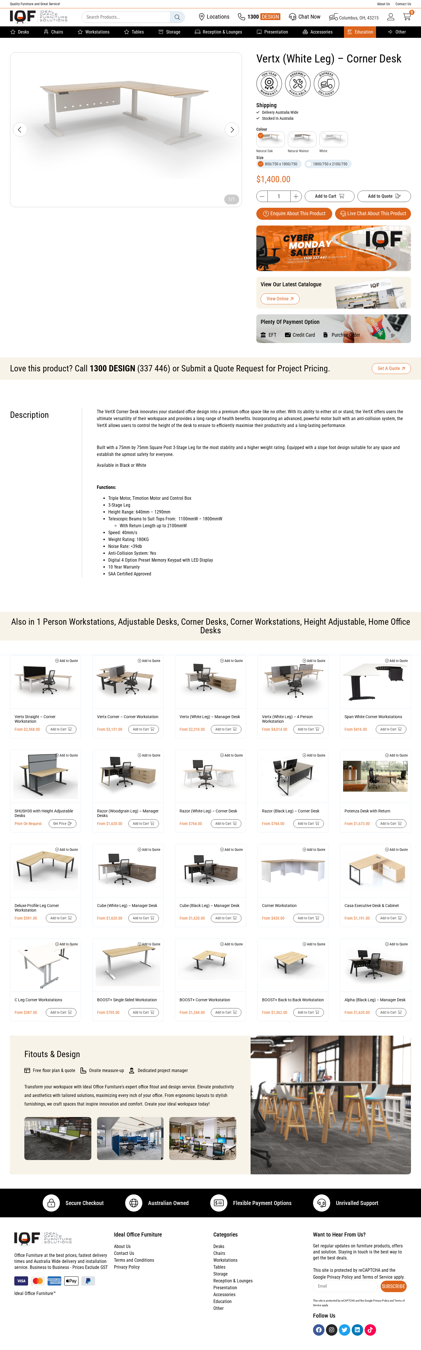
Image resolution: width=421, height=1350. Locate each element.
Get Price (59, 824)
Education (364, 32)
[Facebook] (318, 1330)
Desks (23, 32)
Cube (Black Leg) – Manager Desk (209, 905)
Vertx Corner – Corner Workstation (127, 716)
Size (259, 158)
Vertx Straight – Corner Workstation (35, 719)
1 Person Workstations (75, 622)
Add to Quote (380, 196)
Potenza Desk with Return (367, 811)
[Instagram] (331, 1330)
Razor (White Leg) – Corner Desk (208, 811)
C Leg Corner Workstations (38, 1000)
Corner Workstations (265, 622)
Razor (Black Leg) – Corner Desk (290, 811)
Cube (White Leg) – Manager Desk (127, 905)
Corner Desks (204, 622)
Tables (138, 32)
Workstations (97, 32)
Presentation (276, 32)
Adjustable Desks (147, 622)
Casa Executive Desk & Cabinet (372, 905)
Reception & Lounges (222, 32)
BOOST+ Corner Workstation (205, 1000)
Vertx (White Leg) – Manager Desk (210, 716)
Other (401, 32)
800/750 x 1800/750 (281, 164)
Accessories (321, 32)
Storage (173, 32)
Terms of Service (377, 1277)
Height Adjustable (334, 622)
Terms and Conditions (134, 1260)
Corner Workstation (279, 905)
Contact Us (403, 4)
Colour (261, 129)
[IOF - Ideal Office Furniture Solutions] (38, 17)
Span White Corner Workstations (373, 716)
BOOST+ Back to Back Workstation (293, 1000)
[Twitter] (344, 1330)
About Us (383, 4)
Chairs (57, 32)
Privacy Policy (127, 1267)
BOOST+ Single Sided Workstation (127, 1000)
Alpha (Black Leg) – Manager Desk (375, 1000)
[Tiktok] (370, 1330)
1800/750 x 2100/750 (330, 164)
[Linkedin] (357, 1330)
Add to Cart (325, 196)
